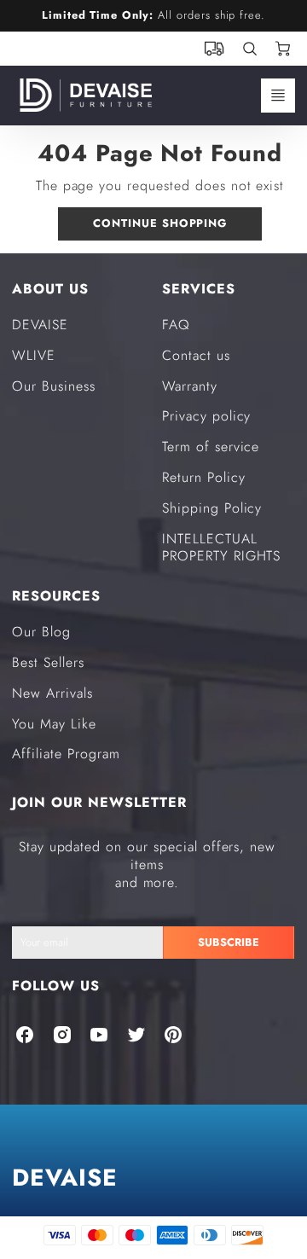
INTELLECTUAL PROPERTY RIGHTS (221, 547)
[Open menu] (278, 95)
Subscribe (229, 942)
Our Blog (41, 631)
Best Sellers (48, 662)
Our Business (54, 386)
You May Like (54, 724)
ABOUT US (50, 289)
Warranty (189, 386)
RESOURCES (56, 596)
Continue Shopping (160, 223)
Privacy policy (206, 416)
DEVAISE (40, 324)
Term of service (210, 446)
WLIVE (33, 355)
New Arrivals (52, 693)
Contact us (196, 355)
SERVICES (198, 289)
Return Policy (203, 477)
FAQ (176, 324)
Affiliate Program (65, 753)
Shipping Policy (212, 508)
